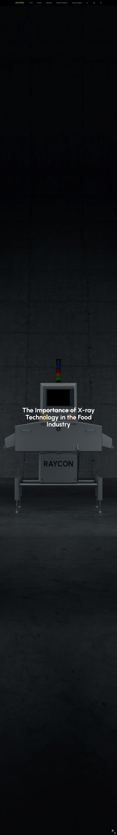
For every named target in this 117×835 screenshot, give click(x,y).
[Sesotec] (21, 3)
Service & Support (77, 2)
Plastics (39, 2)
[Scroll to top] (113, 831)
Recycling (48, 2)
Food (31, 2)
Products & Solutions (61, 2)
